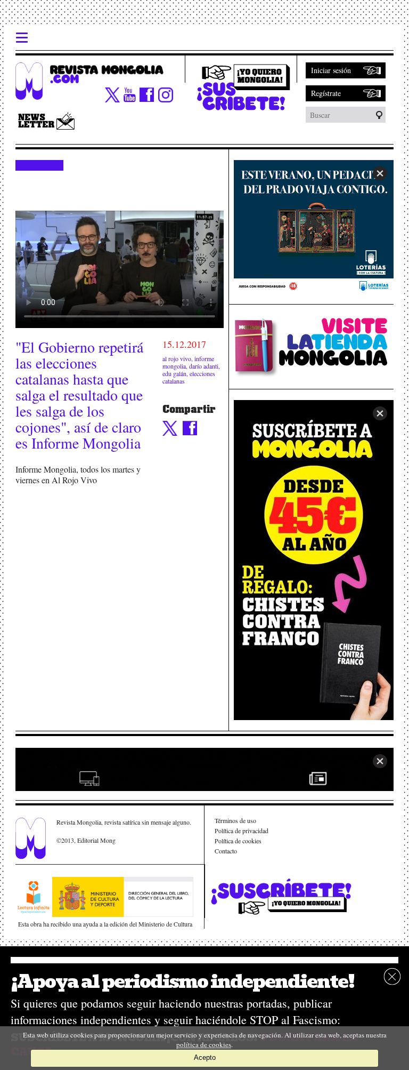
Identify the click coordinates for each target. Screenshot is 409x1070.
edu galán (174, 373)
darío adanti (203, 366)
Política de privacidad (241, 830)
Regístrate (326, 93)
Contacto (226, 851)
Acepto (205, 1057)
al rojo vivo (176, 358)
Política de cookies (238, 840)
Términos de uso (235, 820)
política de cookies (203, 1044)
